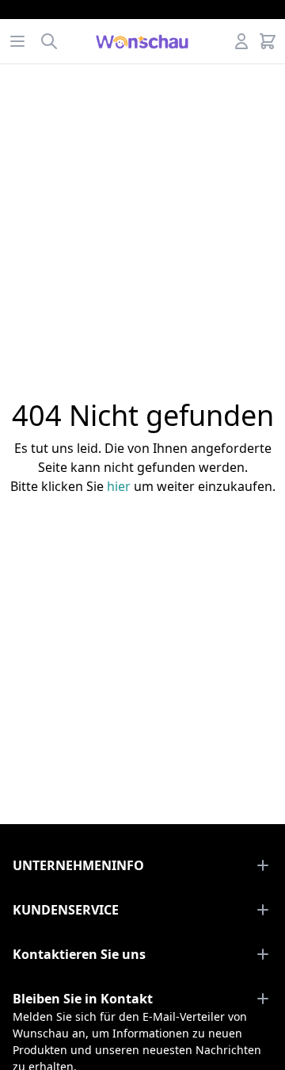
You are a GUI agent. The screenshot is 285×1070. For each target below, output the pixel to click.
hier (119, 486)
